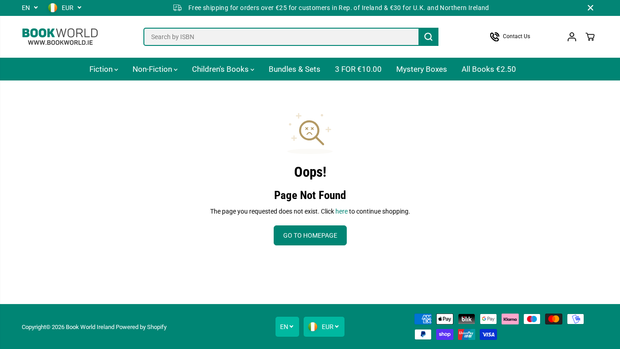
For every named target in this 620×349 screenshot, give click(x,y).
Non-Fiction (153, 69)
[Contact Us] (519, 37)
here (341, 211)
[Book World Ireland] (60, 36)
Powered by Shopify (141, 327)
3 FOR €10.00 (358, 69)
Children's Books (221, 69)
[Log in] (572, 37)
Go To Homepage (310, 235)
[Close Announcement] (590, 7)
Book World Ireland (90, 327)
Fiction (101, 69)
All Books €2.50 (489, 69)
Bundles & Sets (294, 69)
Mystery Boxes (421, 69)
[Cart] (590, 37)
